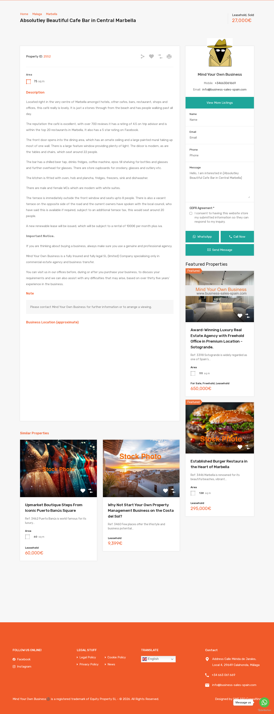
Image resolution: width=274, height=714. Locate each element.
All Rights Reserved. (145, 699)
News (111, 664)
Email (193, 131)
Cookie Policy (117, 657)
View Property (220, 312)
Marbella (51, 14)
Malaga (37, 14)
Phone (194, 149)
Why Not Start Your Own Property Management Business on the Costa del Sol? (141, 511)
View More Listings (220, 103)
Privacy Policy (88, 664)
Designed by (224, 699)
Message (195, 167)
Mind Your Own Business (220, 74)
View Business (58, 485)
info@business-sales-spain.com (224, 89)
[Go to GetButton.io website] (264, 710)
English (153, 659)
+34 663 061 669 (223, 675)
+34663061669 (225, 83)
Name (193, 114)
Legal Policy (87, 657)
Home (24, 14)
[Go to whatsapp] (264, 702)
